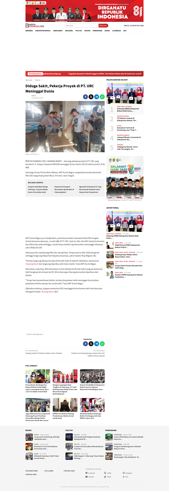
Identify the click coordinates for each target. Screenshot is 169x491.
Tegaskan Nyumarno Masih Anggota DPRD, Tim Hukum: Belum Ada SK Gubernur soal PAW (94, 74)
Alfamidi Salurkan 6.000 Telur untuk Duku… (46, 457)
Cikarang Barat (31, 264)
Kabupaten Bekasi (123, 116)
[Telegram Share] (96, 96)
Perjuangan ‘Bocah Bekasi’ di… (127, 457)
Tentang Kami (69, 471)
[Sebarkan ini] (85, 96)
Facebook (91, 473)
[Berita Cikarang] (34, 25)
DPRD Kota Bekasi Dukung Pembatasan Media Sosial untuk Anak (63, 416)
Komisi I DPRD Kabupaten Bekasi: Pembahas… (129, 276)
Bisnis (119, 126)
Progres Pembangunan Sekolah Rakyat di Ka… (127, 447)
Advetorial (121, 106)
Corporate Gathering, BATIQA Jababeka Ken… (47, 438)
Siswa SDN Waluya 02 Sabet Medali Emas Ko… (128, 438)
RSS (126, 477)
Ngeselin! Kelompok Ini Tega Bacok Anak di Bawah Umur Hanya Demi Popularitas (90, 189)
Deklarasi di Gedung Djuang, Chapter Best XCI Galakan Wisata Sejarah (88, 353)
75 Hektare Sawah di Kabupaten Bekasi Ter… (127, 119)
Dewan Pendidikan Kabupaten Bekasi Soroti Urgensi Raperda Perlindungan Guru (92, 387)
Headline (132, 252)
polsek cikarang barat (35, 334)
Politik (77, 435)
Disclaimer (48, 471)
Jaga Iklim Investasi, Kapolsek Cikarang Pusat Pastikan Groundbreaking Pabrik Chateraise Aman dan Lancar (37, 417)
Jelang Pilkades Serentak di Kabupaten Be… (129, 138)
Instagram (128, 473)
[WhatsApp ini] (102, 96)
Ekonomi (129, 106)
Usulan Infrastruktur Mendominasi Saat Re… (88, 447)
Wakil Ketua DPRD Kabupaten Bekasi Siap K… (127, 246)
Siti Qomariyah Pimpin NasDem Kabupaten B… (87, 438)
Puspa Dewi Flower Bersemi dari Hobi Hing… (128, 267)
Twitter (109, 473)
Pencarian (103, 25)
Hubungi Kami (30, 474)
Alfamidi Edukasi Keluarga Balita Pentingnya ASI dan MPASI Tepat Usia (90, 416)
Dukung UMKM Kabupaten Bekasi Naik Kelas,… (128, 110)
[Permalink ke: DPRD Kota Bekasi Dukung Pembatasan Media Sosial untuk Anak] (65, 405)
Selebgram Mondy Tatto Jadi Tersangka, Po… (127, 148)
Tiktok (109, 477)
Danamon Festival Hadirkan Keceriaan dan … (45, 447)
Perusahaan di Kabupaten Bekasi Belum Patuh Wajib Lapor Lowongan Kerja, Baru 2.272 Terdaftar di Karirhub (37, 388)
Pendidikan (118, 435)
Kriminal (120, 145)
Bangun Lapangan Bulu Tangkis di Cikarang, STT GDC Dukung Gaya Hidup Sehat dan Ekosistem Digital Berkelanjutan (65, 389)
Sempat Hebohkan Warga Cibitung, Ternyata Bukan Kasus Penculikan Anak (38, 189)
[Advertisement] (84, 52)
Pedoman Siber (31, 471)
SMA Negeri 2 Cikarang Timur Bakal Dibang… (89, 457)
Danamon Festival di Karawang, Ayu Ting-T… (127, 129)
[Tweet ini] (91, 96)
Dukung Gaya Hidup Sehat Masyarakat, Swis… (126, 255)
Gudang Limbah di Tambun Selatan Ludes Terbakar (43, 351)
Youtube (91, 477)
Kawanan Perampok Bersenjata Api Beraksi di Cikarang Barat (64, 189)
